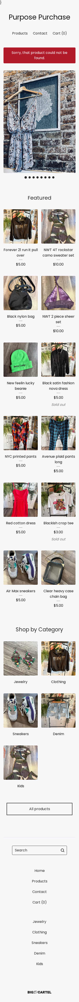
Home (39, 870)
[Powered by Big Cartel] (39, 992)
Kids (39, 963)
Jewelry (39, 921)
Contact (40, 33)
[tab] (26, 177)
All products (39, 808)
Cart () (60, 33)
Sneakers (40, 942)
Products (20, 33)
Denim (39, 953)
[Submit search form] (62, 850)
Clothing (39, 932)
